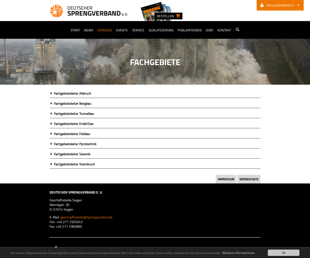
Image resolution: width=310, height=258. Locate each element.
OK (284, 253)
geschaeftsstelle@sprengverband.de (86, 217)
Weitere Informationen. (238, 252)
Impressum (226, 179)
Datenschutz (249, 179)
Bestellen (165, 16)
